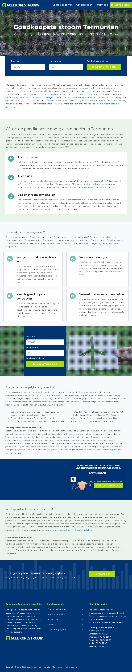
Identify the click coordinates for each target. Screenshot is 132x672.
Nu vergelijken (102, 574)
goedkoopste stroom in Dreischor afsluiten (72, 530)
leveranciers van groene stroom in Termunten (85, 100)
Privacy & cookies (56, 614)
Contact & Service (56, 609)
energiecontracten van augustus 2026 (96, 97)
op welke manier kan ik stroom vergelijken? (35, 97)
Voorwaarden (54, 619)
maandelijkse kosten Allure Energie (98, 187)
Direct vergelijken (56, 629)
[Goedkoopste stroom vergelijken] (21, 5)
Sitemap (51, 624)
